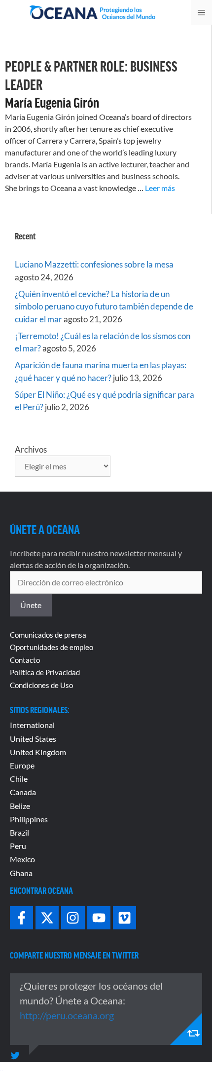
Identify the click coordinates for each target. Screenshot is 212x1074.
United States (33, 738)
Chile (19, 778)
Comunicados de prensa (48, 634)
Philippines (29, 819)
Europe (22, 765)
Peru (18, 845)
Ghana (21, 873)
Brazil (19, 832)
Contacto (25, 659)
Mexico (22, 859)
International (32, 724)
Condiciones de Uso (41, 685)
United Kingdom (38, 752)
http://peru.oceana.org (67, 1015)
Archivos (31, 449)
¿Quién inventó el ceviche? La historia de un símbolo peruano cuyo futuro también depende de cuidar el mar (104, 306)
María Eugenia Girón (52, 102)
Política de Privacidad (45, 672)
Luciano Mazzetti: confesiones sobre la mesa (94, 264)
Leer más (160, 187)
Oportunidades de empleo (51, 647)
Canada (23, 792)
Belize (20, 805)
